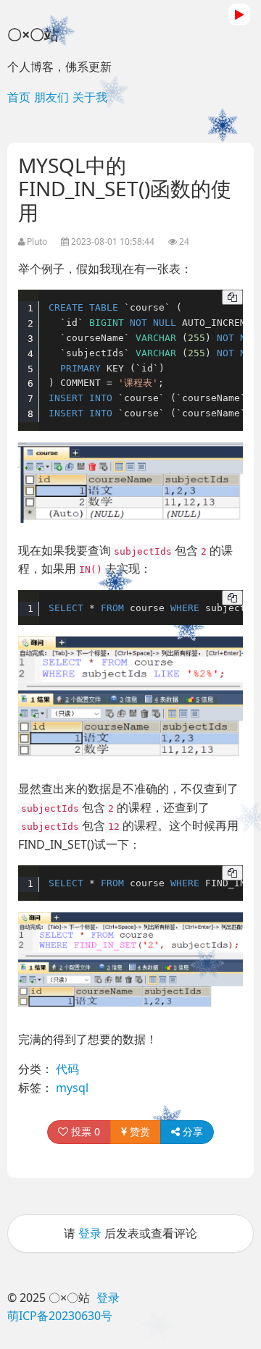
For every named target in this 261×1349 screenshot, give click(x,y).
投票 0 (84, 1131)
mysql (72, 1088)
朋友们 (51, 97)
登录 (90, 1233)
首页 (18, 97)
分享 (191, 1131)
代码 (67, 1069)
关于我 (89, 97)
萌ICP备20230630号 (59, 1316)
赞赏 (138, 1131)
